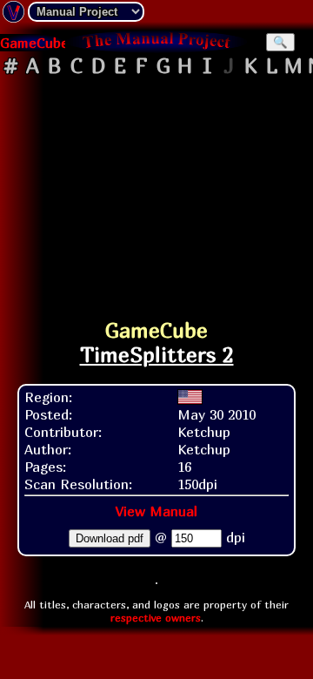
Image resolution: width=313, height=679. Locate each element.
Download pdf (109, 538)
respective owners (155, 617)
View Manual (156, 511)
